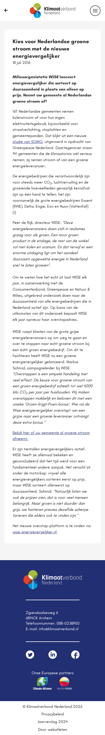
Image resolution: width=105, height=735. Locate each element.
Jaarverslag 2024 (53, 721)
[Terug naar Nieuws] (6, 10)
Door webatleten (52, 729)
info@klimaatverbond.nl (58, 628)
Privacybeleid (52, 714)
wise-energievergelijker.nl (35, 531)
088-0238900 (68, 623)
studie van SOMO (28, 141)
